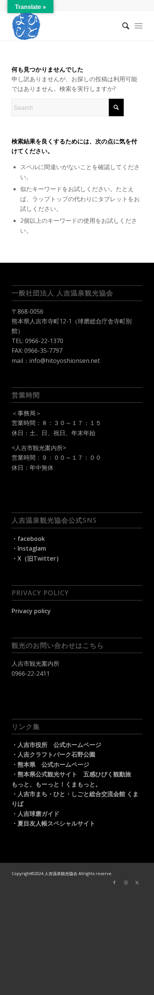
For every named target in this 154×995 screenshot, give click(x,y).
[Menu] (138, 26)
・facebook (28, 539)
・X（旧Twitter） (37, 558)
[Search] (122, 26)
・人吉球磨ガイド (35, 813)
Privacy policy (31, 611)
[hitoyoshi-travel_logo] (64, 26)
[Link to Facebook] (114, 882)
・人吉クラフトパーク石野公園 (53, 754)
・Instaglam (29, 548)
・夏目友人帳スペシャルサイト (53, 823)
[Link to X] (136, 882)
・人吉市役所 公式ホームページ (56, 745)
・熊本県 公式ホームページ (50, 764)
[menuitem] (122, 26)
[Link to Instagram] (125, 882)
